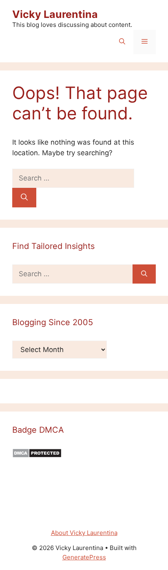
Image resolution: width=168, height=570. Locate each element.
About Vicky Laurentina (84, 533)
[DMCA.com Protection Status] (37, 455)
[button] (122, 42)
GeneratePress (84, 557)
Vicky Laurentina (55, 14)
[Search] (24, 197)
